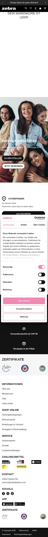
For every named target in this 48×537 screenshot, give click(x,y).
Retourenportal (8, 420)
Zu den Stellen (12, 158)
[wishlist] (31, 8)
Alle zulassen (24, 301)
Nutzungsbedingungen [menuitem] (23, 534)
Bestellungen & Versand (12, 424)
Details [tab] (24, 225)
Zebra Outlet (7, 403)
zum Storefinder (23, 214)
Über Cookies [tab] (39, 225)
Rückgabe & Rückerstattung (14, 429)
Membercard (7, 394)
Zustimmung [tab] (8, 225)
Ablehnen (24, 317)
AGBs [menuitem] (34, 530)
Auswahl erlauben (24, 309)
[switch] (41, 275)
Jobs (4, 399)
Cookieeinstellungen (11, 450)
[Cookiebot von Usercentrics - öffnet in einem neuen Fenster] (34, 218)
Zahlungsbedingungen (12, 415)
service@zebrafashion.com (14, 482)
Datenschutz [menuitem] (24, 530)
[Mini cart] (40, 8)
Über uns (6, 389)
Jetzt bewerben (13, 166)
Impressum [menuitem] (6, 534)
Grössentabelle (8, 441)
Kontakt (5, 446)
